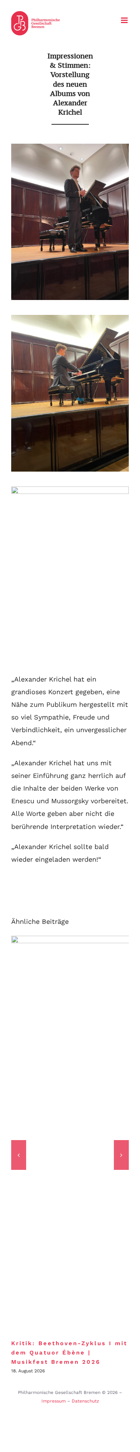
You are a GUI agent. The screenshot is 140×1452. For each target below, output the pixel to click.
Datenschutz (85, 1401)
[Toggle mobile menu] (125, 20)
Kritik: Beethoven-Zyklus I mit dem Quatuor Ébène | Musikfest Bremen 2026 (69, 1352)
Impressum (53, 1401)
